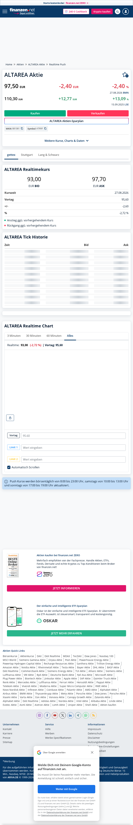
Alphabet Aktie (108, 689)
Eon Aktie (40, 697)
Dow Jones (90, 656)
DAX (39, 656)
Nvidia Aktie (28, 667)
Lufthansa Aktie (12, 674)
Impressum (94, 729)
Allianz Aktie (95, 671)
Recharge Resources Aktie (59, 663)
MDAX (66, 656)
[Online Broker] (24, 13)
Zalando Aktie (102, 697)
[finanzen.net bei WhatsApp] (86, 715)
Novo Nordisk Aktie (14, 689)
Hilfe (48, 729)
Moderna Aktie (48, 686)
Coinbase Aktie (55, 689)
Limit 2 (14, 459)
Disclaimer (94, 738)
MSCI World (9, 660)
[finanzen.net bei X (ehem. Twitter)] (62, 715)
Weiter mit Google (66, 789)
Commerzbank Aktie (33, 671)
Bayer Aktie (83, 667)
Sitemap (7, 742)
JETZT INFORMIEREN (66, 588)
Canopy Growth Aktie (79, 697)
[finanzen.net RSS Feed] (93, 715)
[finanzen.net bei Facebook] (47, 715)
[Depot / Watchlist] (125, 75)
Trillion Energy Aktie (108, 663)
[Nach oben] (123, 821)
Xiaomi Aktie (10, 697)
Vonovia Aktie (56, 697)
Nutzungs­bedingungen (101, 742)
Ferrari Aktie (67, 682)
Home (9, 64)
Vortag (13, 435)
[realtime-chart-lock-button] (10, 418)
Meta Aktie (67, 693)
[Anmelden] (125, 11)
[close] (92, 752)
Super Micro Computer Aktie (76, 686)
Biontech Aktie (33, 678)
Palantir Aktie (74, 689)
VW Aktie (29, 674)
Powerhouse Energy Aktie (94, 660)
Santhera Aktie (85, 663)
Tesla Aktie (68, 667)
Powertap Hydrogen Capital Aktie (22, 663)
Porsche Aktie (84, 693)
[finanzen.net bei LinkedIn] (70, 715)
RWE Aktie (101, 686)
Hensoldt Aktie (85, 682)
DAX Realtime (52, 656)
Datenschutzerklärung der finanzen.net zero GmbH (64, 815)
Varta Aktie (26, 697)
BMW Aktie (26, 693)
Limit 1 (14, 447)
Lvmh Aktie (58, 704)
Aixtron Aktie (42, 704)
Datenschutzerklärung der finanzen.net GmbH (67, 812)
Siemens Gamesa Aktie (32, 660)
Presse (6, 738)
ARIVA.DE (13, 777)
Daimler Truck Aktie (105, 678)
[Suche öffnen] (117, 11)
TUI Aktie (80, 671)
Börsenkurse (10, 656)
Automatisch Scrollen (25, 467)
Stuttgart (27, 155)
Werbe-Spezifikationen (58, 738)
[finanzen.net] (22, 9)
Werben (49, 733)
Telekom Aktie (11, 686)
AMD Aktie (91, 689)
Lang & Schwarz (48, 155)
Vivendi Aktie (29, 686)
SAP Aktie (85, 678)
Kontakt (7, 729)
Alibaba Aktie (98, 701)
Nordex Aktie (66, 701)
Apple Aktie (70, 678)
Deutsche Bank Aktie (62, 674)
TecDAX (77, 656)
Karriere (7, 733)
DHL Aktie (98, 667)
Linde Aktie (115, 701)
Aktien (20, 64)
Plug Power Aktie (12, 678)
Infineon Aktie (36, 689)
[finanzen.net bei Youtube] (55, 715)
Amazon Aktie (11, 667)
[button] (76, 11)
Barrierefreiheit (97, 751)
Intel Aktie (82, 701)
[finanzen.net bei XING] (78, 715)
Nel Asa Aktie (84, 674)
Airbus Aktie (10, 693)
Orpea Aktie (55, 660)
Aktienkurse (27, 656)
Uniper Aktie (75, 704)
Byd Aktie (42, 674)
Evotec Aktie (10, 704)
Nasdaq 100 (106, 656)
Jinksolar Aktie (53, 678)
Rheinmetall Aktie (48, 667)
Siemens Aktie (114, 671)
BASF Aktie (113, 667)
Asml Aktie (26, 704)
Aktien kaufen (108, 704)
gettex (11, 155)
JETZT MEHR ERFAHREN (66, 633)
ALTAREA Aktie (36, 64)
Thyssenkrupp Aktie (46, 693)
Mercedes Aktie (27, 682)
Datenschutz (95, 733)
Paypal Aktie (103, 682)
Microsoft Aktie (104, 674)
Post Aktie (70, 660)
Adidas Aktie (48, 701)
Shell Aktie (91, 704)
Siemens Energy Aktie (59, 671)
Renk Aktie (9, 682)
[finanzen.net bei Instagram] (39, 715)
